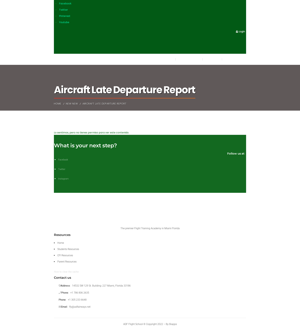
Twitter (63, 10)
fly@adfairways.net (79, 306)
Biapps (173, 324)
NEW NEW (72, 103)
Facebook (65, 3)
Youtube (64, 22)
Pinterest (64, 16)
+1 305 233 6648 (77, 299)
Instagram (63, 178)
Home (57, 103)
